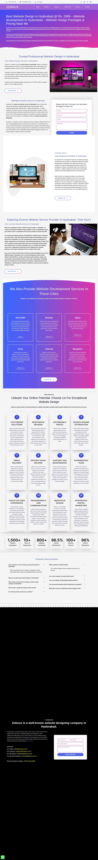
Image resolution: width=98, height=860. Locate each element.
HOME (37, 6)
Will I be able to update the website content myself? (22, 587)
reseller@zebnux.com (24, 754)
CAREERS (87, 6)
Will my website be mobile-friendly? (58, 564)
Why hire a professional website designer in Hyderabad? (23, 578)
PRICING (56, 6)
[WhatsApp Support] (3, 857)
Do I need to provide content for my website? (20, 591)
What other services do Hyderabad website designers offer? (65, 588)
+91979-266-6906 (29, 761)
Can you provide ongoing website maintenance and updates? (65, 584)
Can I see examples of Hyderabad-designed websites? (63, 580)
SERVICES (46, 6)
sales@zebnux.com (20, 749)
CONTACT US (68, 6)
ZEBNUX (12, 7)
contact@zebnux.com (29, 756)
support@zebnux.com (23, 751)
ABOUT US (77, 6)
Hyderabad (30, 741)
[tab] (26, 565)
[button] (13, 91)
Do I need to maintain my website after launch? (61, 576)
